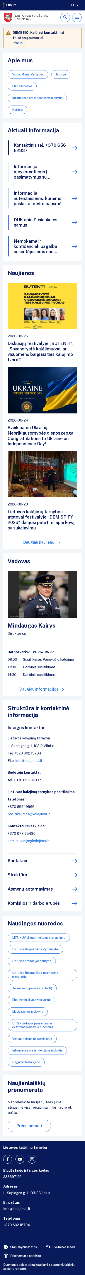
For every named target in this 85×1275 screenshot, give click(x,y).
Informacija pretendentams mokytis (37, 98)
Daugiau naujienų (38, 542)
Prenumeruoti (29, 1125)
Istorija (61, 74)
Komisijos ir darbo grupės (34, 903)
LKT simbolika (22, 86)
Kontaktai (17, 860)
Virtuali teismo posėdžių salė (32, 1039)
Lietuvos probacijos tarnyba (31, 961)
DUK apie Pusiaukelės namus (35, 222)
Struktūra (17, 874)
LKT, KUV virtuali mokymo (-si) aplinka (38, 937)
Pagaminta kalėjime (26, 1062)
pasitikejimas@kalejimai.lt (29, 814)
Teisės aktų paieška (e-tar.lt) (32, 988)
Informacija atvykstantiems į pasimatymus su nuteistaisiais (30, 172)
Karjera (17, 109)
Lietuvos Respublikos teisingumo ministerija (35, 974)
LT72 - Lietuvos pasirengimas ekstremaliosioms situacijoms (32, 1025)
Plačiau (19, 43)
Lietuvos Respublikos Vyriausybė (35, 949)
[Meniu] (77, 17)
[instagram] (32, 1159)
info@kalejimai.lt (28, 761)
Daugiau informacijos (38, 689)
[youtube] (19, 1159)
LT (73, 5)
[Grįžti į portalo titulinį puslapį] (9, 5)
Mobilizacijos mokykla (27, 1011)
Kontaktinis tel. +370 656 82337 (40, 148)
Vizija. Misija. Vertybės (28, 74)
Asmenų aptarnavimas (30, 889)
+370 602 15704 (16, 1225)
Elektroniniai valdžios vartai (31, 1000)
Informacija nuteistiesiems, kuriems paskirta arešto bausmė (37, 198)
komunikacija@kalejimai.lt (29, 841)
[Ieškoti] (65, 17)
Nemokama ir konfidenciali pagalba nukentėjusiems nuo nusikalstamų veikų (35, 246)
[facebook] (7, 1159)
